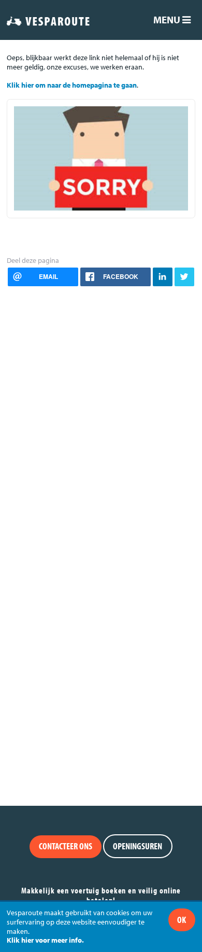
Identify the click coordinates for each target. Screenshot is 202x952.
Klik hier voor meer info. (45, 940)
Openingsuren (137, 846)
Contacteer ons (65, 846)
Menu (167, 19)
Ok (181, 920)
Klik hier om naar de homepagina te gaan (72, 85)
